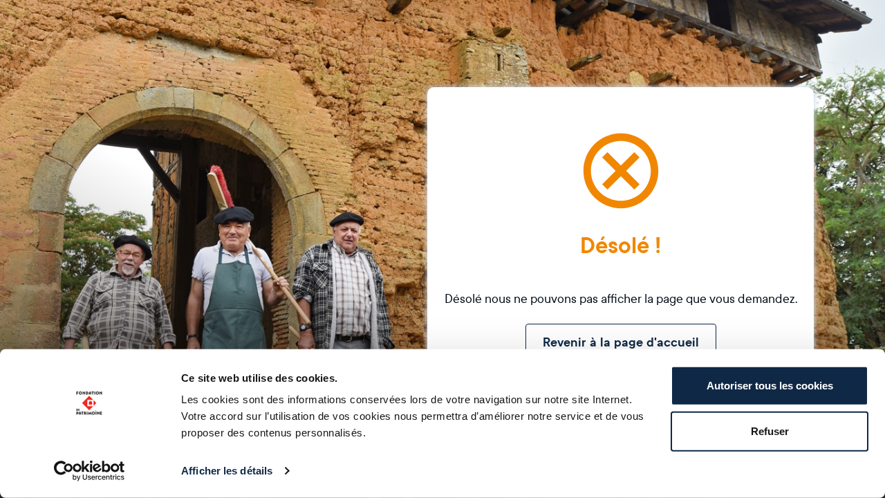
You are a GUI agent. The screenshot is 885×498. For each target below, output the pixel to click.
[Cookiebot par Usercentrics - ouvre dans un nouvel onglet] (89, 471)
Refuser (770, 430)
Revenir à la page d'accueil (621, 342)
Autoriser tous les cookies (770, 385)
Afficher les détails (226, 471)
